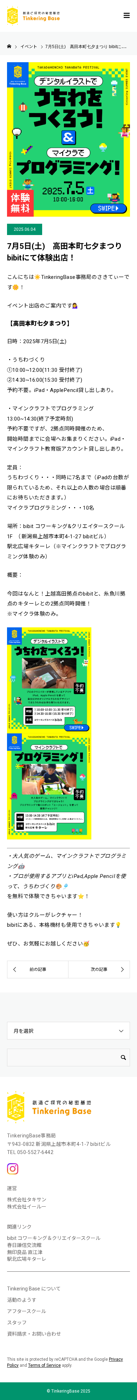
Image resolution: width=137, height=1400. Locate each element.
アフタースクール (26, 1311)
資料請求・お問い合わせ (34, 1334)
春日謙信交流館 (24, 1245)
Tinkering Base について (34, 1288)
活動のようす (22, 1300)
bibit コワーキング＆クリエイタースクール (53, 1238)
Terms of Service (44, 1365)
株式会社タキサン (26, 1199)
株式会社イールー (26, 1206)
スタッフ (17, 1322)
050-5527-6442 (35, 1152)
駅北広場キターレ (26, 1259)
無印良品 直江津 (25, 1252)
